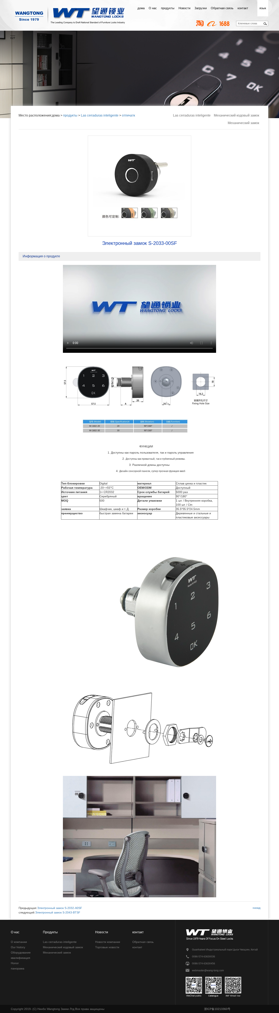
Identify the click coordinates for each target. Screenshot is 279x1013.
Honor (15, 963)
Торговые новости (107, 947)
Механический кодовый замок (236, 115)
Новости (184, 8)
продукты (167, 8)
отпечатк (128, 115)
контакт (243, 8)
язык (262, 8)
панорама (17, 968)
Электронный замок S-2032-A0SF (59, 908)
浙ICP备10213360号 (217, 1009)
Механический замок (243, 123)
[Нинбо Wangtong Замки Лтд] (70, 12)
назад (256, 907)
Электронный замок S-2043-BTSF (57, 912)
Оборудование (21, 952)
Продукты (50, 932)
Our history (18, 947)
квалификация (20, 957)
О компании (19, 942)
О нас (153, 8)
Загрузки (200, 8)
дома (141, 8)
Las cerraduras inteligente (99, 115)
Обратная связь (222, 8)
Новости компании (107, 942)
